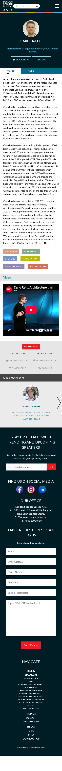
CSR (31, 730)
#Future (10, 259)
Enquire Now (31, 346)
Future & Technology (31, 693)
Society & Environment (31, 702)
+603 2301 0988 (17, 353)
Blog (31, 726)
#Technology (38, 266)
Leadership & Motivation (31, 699)
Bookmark (23, 59)
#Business (11, 251)
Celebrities (31, 687)
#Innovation (30, 259)
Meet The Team (31, 721)
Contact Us (31, 738)
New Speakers (31, 678)
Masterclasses (31, 708)
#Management (13, 266)
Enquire (41, 59)
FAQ (31, 734)
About (31, 717)
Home (31, 670)
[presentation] (58, 402)
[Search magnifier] (37, 6)
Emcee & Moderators (31, 690)
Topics (31, 713)
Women (31, 705)
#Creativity (31, 251)
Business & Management (31, 684)
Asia (31, 681)
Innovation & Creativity (31, 696)
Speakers (31, 674)
